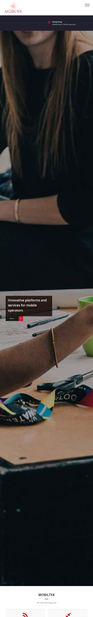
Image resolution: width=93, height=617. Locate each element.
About (12, 318)
